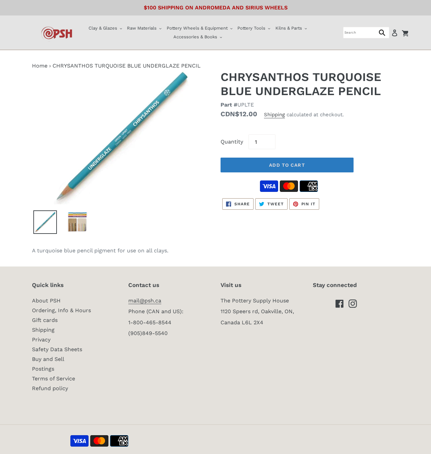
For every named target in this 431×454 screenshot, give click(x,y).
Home (39, 66)
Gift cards (45, 320)
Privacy (41, 339)
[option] (45, 222)
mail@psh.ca (144, 300)
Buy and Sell (48, 359)
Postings (43, 369)
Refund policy (50, 388)
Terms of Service (53, 378)
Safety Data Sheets (57, 349)
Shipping (274, 115)
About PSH (46, 300)
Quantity (232, 141)
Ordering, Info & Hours (61, 310)
